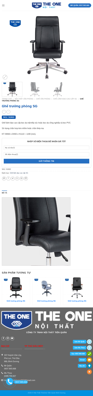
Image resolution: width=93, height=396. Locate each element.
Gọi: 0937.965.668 (78, 354)
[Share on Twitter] (13, 179)
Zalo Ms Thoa (79, 348)
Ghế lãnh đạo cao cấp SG (65, 99)
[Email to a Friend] (17, 179)
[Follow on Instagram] (8, 338)
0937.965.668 (21, 382)
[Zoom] (5, 77)
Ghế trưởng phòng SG (16, 301)
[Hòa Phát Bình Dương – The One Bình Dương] (47, 5)
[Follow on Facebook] (3, 338)
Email (82, 360)
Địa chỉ (82, 366)
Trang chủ (7, 99)
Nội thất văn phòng (24, 99)
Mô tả (4, 193)
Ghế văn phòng (43, 99)
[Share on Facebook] (8, 179)
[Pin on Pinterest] (21, 179)
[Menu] (3, 5)
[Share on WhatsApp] (4, 179)
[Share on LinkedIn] (26, 179)
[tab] (4, 193)
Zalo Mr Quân (79, 342)
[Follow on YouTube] (12, 338)
